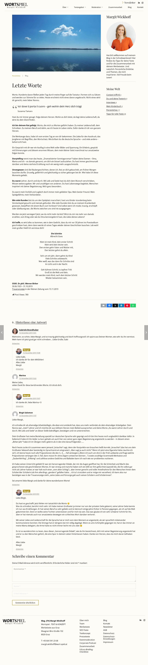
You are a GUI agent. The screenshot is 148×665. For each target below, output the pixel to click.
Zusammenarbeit (87, 646)
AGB (105, 630)
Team (82, 623)
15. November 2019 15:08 (31, 353)
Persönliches (113, 110)
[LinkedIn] (139, 3)
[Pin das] (127, 305)
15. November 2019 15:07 (31, 398)
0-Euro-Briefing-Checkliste (86, 650)
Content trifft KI (113, 95)
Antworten (16, 343)
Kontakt (106, 623)
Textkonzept (85, 633)
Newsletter (108, 627)
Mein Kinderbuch (114, 106)
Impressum (108, 642)
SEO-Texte (84, 630)
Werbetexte (85, 627)
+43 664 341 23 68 (50, 640)
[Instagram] (142, 3)
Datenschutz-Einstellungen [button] (109, 637)
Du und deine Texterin (116, 98)
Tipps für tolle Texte (116, 114)
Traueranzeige (18, 289)
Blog (105, 620)
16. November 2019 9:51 (31, 494)
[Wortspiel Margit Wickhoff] (16, 5)
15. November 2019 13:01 (27, 333)
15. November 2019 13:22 (27, 378)
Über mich (84, 620)
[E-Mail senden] (103, 305)
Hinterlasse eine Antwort (31, 322)
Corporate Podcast (88, 643)
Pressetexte (85, 636)
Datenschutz (108, 633)
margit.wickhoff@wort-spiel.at (54, 644)
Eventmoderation (87, 640)
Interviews (111, 102)
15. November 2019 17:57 (27, 416)
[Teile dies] (109, 305)
